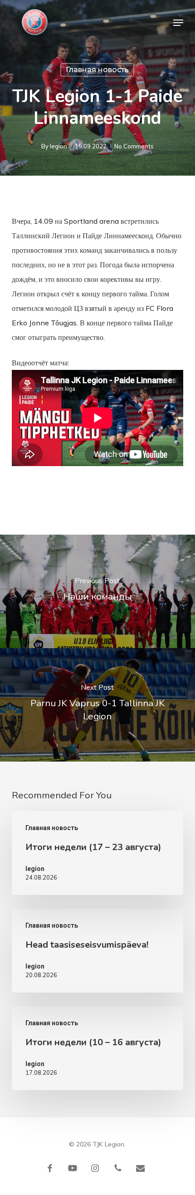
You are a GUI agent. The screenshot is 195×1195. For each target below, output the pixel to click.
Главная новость (97, 69)
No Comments (134, 146)
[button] (178, 22)
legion (58, 146)
